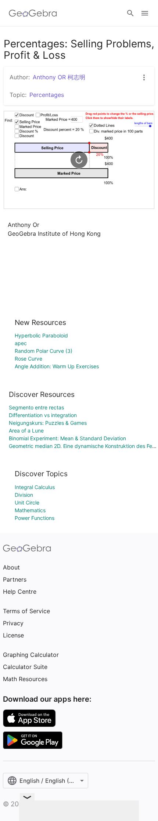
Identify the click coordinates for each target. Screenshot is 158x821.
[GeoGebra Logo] (33, 13)
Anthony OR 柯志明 (59, 77)
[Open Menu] (144, 13)
